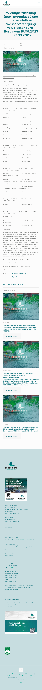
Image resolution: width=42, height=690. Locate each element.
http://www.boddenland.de (18, 273)
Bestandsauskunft (12, 675)
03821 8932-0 (13, 565)
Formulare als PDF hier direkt (22, 539)
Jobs (20, 675)
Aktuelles (14, 674)
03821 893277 (9, 555)
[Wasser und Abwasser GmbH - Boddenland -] (6, 3)
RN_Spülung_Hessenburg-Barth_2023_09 (14, 284)
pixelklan (23, 679)
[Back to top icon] (21, 670)
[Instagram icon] (21, 683)
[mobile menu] (39, 3)
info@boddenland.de (17, 277)
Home (8, 674)
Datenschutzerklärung (28, 675)
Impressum (21, 674)
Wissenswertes (29, 674)
